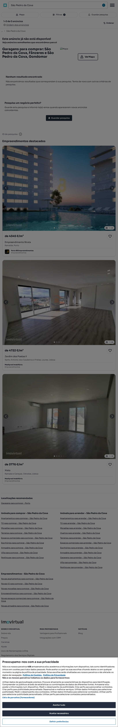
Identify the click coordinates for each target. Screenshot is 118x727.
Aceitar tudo (59, 705)
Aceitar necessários (58, 713)
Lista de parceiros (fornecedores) (18, 697)
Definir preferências (59, 721)
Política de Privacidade (54, 675)
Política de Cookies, (32, 675)
